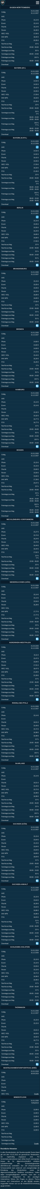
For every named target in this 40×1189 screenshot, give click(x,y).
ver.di (2, 1186)
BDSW (30, 1181)
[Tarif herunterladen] (37, 64)
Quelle (36, 1094)
